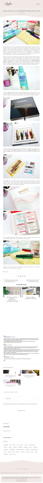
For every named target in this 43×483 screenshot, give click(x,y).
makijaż (10, 447)
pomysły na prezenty (20, 449)
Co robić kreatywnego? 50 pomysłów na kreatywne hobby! (10, 376)
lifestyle (5, 447)
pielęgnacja (6, 449)
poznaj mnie (27, 449)
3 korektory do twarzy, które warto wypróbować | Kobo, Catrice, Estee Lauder (32, 280)
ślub (14, 454)
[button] (31, 2)
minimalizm (20, 447)
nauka (30, 447)
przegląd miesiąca (34, 449)
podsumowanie (12, 449)
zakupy (6, 271)
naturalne (26, 447)
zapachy (10, 454)
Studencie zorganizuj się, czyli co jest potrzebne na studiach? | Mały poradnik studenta (12, 280)
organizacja (35, 447)
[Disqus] (21, 320)
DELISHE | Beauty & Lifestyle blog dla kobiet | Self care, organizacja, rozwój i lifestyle (14, 472)
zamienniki (6, 454)
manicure (15, 447)
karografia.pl (39, 472)
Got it (25, 480)
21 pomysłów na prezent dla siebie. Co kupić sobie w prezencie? (29, 376)
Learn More (19, 480)
